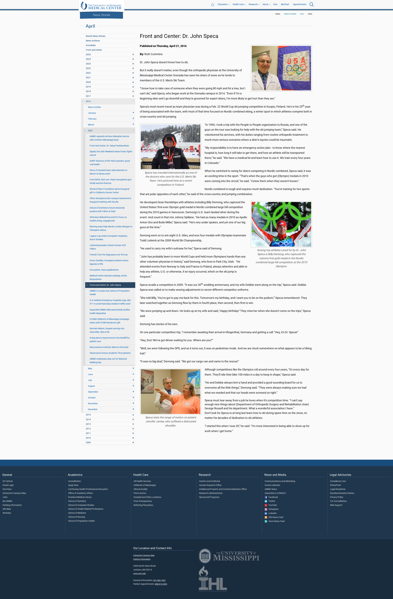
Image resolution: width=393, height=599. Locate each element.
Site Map (7, 509)
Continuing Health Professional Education (88, 489)
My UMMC (7, 501)
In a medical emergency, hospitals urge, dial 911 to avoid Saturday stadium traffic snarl (110, 302)
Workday (7, 513)
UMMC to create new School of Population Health (110, 293)
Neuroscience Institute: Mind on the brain (109, 347)
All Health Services (142, 481)
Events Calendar (272, 485)
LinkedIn (272, 513)
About (265, 4)
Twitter (271, 501)
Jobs (5, 497)
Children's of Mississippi (145, 485)
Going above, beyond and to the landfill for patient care (110, 340)
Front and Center (94, 50)
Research (253, 4)
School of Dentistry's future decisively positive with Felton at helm (107, 210)
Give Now (7, 489)
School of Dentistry (77, 501)
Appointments (299, 4)
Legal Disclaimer (338, 489)
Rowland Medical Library (80, 497)
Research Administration (211, 493)
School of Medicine (77, 513)
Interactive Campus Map (14, 493)
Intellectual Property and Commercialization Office (223, 489)
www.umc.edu (139, 573)
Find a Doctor (140, 493)
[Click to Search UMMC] (311, 4)
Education (223, 4)
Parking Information (12, 505)
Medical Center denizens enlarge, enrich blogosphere (108, 277)
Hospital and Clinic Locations (147, 497)
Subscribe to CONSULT (275, 493)
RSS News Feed (275, 517)
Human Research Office (210, 485)
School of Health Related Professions (85, 509)
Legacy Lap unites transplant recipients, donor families (109, 238)
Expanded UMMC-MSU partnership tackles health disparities (110, 311)
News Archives (93, 40)
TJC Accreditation (338, 501)
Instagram (272, 509)
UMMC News (271, 489)
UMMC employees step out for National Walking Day (108, 361)
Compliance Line (338, 481)
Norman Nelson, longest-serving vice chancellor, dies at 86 (107, 330)
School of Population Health (81, 521)
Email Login (8, 485)
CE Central (8, 481)
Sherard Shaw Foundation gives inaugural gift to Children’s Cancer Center (109, 191)
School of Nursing (76, 517)
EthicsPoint (335, 485)
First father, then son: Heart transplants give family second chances (110, 181)
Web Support (336, 505)
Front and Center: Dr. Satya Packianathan (109, 145)
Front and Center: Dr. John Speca (105, 285)
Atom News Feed (276, 521)
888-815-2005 (161, 584)
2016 (302, 14)
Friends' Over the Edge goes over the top (109, 254)
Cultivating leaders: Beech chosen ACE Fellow (108, 247)
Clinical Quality (141, 489)
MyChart (285, 4)
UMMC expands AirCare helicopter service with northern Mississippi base (109, 138)
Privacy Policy (336, 497)
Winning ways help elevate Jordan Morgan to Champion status (111, 228)
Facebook (272, 497)
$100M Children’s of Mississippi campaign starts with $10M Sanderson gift (109, 321)
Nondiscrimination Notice (342, 493)
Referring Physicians (143, 505)
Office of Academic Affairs (80, 493)
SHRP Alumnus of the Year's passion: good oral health (110, 163)
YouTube (272, 505)
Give (275, 4)
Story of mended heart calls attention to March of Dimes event (108, 172)
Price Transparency (143, 501)
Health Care (238, 4)
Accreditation (74, 481)
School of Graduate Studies (81, 505)
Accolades (91, 45)
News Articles (94, 107)
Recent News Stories (95, 36)
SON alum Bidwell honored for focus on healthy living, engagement (108, 219)
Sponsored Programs (209, 497)
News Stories (101, 15)
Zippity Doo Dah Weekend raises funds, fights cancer (111, 153)
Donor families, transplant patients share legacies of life (109, 262)
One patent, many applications (104, 270)
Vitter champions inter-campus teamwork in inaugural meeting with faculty (110, 200)
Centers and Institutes (209, 481)
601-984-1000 (159, 580)
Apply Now (73, 485)
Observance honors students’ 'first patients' (110, 353)
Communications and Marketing (280, 481)
